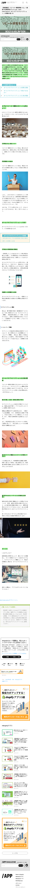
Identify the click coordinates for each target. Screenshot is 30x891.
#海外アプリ (5, 681)
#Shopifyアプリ (18, 679)
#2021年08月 (8, 679)
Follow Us (25, 39)
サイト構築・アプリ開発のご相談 (11, 657)
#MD (13, 679)
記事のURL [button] (4, 664)
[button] (23, 2)
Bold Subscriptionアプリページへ (9, 600)
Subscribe (19, 39)
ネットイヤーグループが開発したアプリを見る (14, 653)
